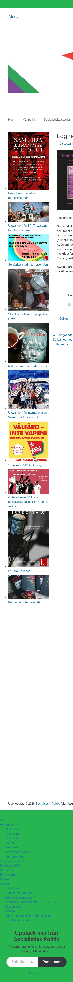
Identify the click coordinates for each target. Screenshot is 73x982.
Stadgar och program (19, 892)
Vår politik (29, 119)
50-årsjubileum (14, 906)
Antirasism (12, 833)
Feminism (11, 847)
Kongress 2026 (10, 865)
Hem (11, 119)
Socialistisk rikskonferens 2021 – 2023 (30, 902)
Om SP (5, 883)
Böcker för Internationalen (25, 602)
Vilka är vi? (12, 888)
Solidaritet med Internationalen (28, 264)
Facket (9, 843)
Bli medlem (7, 874)
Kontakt (5, 879)
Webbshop (7, 870)
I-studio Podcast (19, 571)
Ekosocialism (14, 838)
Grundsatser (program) (20, 897)
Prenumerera (52, 961)
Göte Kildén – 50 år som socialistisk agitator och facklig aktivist (28, 502)
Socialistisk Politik (47, 803)
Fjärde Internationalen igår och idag (28, 915)
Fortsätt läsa (37, 973)
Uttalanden (12, 829)
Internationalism (15, 856)
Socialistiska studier (13, 861)
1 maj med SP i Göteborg (25, 465)
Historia (10, 911)
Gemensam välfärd (17, 852)
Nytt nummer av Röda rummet (28, 366)
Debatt (64, 318)
